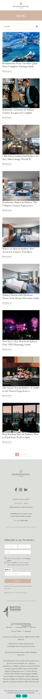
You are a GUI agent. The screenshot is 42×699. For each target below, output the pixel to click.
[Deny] (39, 694)
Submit (17, 581)
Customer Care (21, 627)
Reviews (9, 627)
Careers (33, 627)
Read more (7, 71)
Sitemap (28, 631)
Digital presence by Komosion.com (15, 592)
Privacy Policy (16, 631)
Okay (18, 696)
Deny (24, 696)
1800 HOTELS (30, 637)
